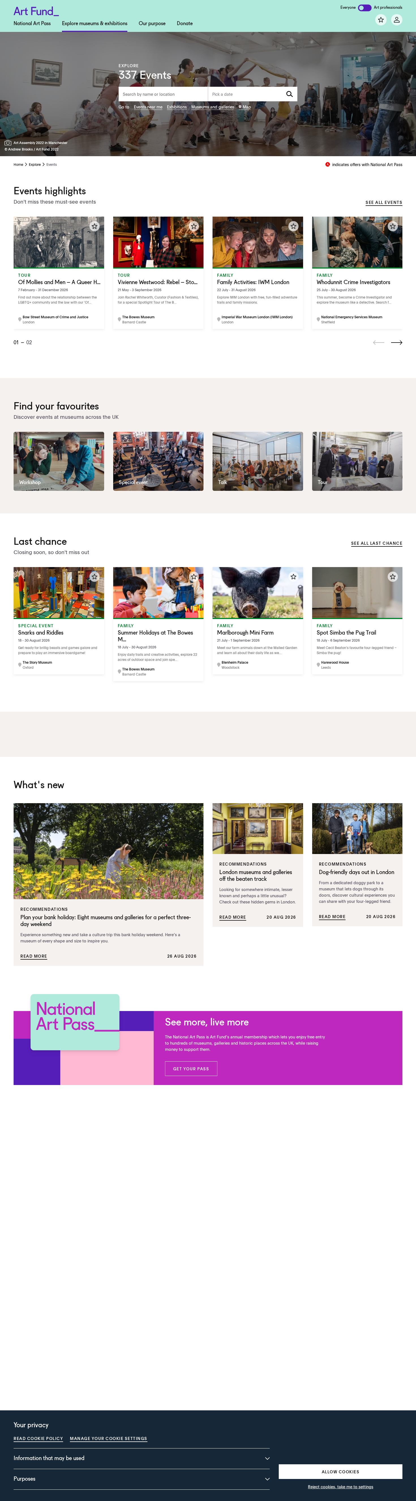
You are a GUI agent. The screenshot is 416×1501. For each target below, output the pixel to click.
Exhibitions (177, 107)
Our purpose (152, 23)
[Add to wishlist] (94, 226)
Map (247, 107)
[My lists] (381, 19)
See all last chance (377, 543)
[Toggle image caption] (9, 142)
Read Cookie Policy (38, 1438)
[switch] (365, 8)
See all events (384, 202)
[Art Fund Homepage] (36, 10)
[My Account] (396, 19)
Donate (185, 23)
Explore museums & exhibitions (94, 23)
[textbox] (252, 94)
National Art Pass (32, 23)
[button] (191, 1068)
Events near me (148, 107)
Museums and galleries (212, 107)
